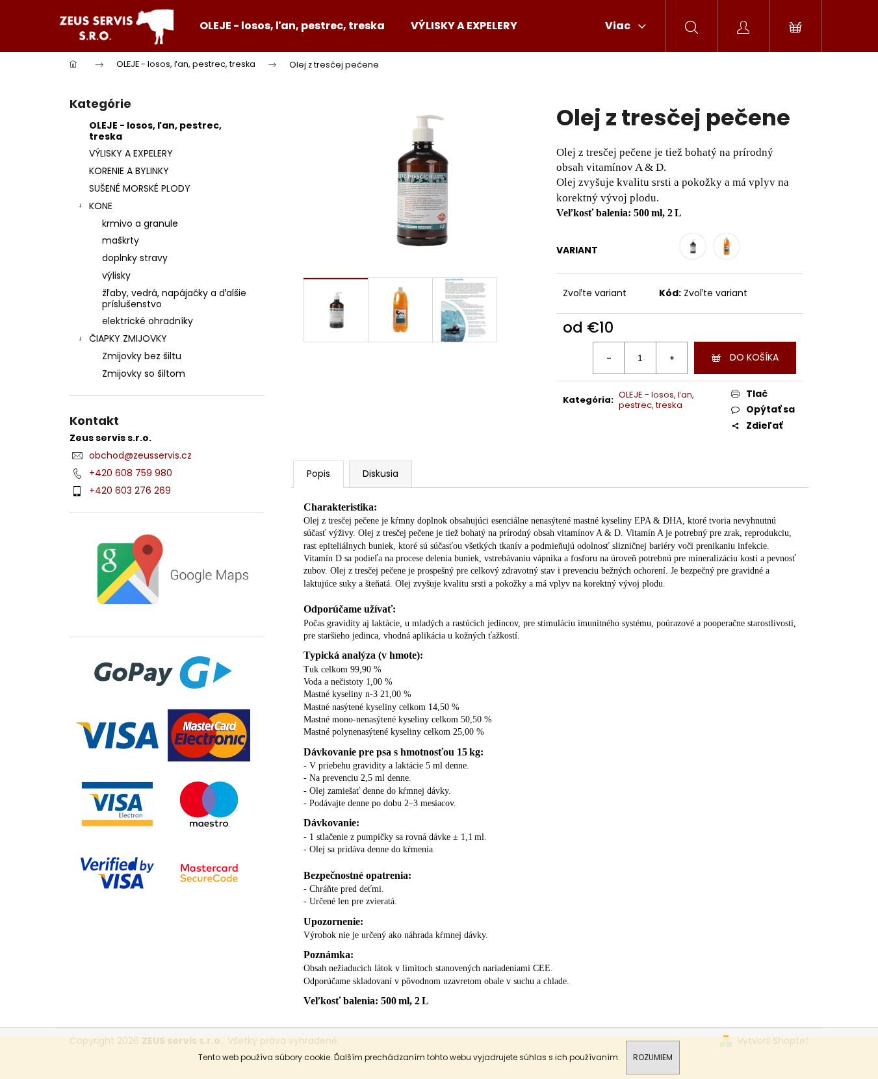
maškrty (120, 240)
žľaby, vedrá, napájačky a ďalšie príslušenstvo (174, 298)
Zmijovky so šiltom (143, 373)
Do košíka (754, 357)
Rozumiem (653, 1057)
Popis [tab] (318, 473)
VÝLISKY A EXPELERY (131, 153)
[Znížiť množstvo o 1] (609, 358)
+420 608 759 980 (130, 472)
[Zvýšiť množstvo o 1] (671, 358)
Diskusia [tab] (380, 473)
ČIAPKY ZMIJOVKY (128, 338)
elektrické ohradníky (147, 320)
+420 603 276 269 (130, 490)
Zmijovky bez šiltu (141, 355)
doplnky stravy (135, 257)
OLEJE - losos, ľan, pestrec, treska (155, 131)
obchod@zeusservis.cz (140, 455)
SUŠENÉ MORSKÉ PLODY (139, 188)
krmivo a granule (140, 223)
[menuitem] (292, 26)
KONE (100, 205)
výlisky (116, 275)
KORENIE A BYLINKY (129, 170)
